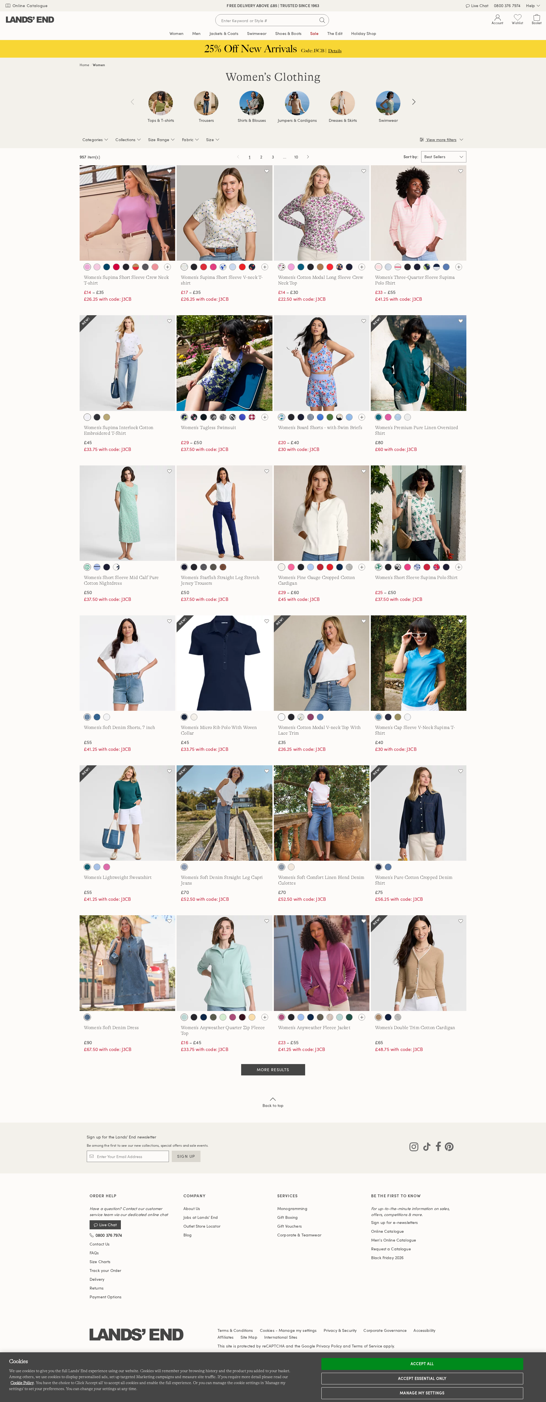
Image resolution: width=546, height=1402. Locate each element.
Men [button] (196, 33)
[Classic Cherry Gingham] (155, 267)
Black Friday (387, 1257)
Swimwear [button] (256, 33)
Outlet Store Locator (201, 1226)
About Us (191, 1208)
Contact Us (99, 1244)
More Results (273, 1069)
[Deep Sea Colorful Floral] (339, 267)
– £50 (191, 442)
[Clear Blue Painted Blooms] (223, 267)
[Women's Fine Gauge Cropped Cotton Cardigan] (321, 513)
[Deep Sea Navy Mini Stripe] (310, 417)
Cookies (267, 1330)
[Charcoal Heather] (145, 267)
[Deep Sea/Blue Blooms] (426, 267)
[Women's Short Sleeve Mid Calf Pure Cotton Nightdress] (127, 513)
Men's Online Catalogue (393, 1240)
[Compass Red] (320, 567)
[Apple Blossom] (291, 567)
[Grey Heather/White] (397, 1017)
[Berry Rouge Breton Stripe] (397, 267)
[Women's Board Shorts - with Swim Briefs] (321, 363)
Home (85, 64)
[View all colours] (167, 267)
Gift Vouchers (289, 1226)
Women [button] (176, 33)
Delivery (97, 1279)
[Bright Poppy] (203, 267)
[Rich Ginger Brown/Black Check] (223, 567)
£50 (88, 592)
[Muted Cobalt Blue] (446, 267)
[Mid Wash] (281, 867)
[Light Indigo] (388, 867)
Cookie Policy (22, 1382)
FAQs (94, 1252)
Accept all (422, 1363)
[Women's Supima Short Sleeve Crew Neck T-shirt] (127, 213)
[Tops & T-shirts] (160, 103)
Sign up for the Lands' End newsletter (121, 1137)
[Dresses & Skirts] (342, 103)
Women (99, 64)
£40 (379, 742)
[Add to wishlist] (169, 171)
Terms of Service (367, 1346)
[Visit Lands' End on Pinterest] (447, 1148)
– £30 (288, 292)
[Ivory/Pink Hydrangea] (281, 267)
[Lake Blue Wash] (87, 1017)
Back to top (273, 1105)
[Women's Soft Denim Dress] (127, 963)
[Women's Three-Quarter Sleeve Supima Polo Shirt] (418, 213)
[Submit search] (322, 20)
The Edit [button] (334, 33)
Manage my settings (422, 1392)
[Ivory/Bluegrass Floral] (378, 567)
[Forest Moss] (213, 567)
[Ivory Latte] (329, 1017)
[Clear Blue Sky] (310, 567)
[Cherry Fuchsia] (213, 267)
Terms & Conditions (235, 1330)
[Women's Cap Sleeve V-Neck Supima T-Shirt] (418, 663)
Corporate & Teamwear (299, 1235)
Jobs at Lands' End (200, 1217)
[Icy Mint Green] (223, 1017)
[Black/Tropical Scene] (213, 417)
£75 (379, 892)
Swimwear (388, 120)
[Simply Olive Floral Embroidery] (106, 417)
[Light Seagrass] (184, 1017)
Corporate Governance (385, 1330)
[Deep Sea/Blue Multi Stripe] (436, 267)
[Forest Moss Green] (320, 1017)
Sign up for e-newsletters (394, 1222)
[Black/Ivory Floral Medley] (397, 567)
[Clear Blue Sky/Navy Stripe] (97, 567)
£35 (282, 742)
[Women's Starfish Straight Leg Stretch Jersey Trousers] (224, 513)
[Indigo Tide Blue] (97, 717)
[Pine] (349, 1017)
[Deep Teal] (87, 867)
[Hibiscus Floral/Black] (339, 417)
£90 (88, 1042)
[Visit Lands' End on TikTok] (425, 1148)
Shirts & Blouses (252, 120)
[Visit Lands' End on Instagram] (414, 1148)
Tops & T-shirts (161, 120)
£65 (379, 1042)
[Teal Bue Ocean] (378, 717)
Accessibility (424, 1330)
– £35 (94, 292)
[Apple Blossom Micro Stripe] (97, 267)
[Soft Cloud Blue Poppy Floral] (281, 417)
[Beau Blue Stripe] (87, 717)
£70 (185, 892)
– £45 (191, 1042)
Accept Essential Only (422, 1378)
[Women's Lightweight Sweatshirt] (127, 813)
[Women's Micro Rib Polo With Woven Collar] (224, 663)
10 (297, 158)
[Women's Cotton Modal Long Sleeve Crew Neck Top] (321, 213)
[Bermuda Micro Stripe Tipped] (388, 267)
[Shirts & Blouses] (251, 103)
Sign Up (186, 1156)
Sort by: (411, 156)
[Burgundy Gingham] (252, 417)
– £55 (385, 292)
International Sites (280, 1337)
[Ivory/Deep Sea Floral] (116, 567)
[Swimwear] (388, 103)
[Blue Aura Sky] (97, 867)
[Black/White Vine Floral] (232, 417)
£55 (88, 742)
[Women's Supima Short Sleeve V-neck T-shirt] (224, 213)
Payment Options (105, 1296)
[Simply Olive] (397, 717)
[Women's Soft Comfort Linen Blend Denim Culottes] (321, 813)
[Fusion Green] (329, 417)
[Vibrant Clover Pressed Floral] (87, 567)
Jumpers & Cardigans (297, 120)
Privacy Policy (329, 1346)
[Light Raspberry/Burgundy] (232, 1017)
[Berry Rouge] (116, 267)
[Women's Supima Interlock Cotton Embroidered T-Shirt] (127, 363)
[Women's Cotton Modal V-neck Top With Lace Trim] (321, 663)
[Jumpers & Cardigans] (297, 103)
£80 (379, 442)
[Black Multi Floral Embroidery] (97, 417)
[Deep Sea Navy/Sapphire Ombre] (320, 417)
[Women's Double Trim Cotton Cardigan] (418, 963)
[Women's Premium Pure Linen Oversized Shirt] (418, 363)
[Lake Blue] (349, 417)
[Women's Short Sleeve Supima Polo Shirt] (418, 513)
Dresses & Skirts (343, 120)
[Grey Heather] (349, 567)
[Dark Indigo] (378, 867)
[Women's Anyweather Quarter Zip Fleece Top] (224, 963)
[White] (407, 417)
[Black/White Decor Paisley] (223, 417)
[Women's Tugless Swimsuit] (224, 363)
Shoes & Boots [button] (288, 33)
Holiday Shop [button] (363, 33)
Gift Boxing (287, 1217)
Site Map (249, 1337)
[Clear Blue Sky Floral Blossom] (417, 567)
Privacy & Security (340, 1330)
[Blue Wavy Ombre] (242, 417)
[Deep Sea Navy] (349, 267)
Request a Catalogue (391, 1248)
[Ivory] (281, 567)
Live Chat (108, 1225)
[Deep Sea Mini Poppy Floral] (252, 267)
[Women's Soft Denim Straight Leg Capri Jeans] (224, 813)
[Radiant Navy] (388, 717)
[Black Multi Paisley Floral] (194, 417)
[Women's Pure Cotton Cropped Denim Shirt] (418, 813)
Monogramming (292, 1208)
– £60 (288, 592)
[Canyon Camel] (320, 267)
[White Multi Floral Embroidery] (87, 417)
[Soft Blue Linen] (397, 417)
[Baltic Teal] (106, 267)
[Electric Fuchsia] (388, 417)
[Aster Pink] (87, 267)
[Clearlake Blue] (232, 267)
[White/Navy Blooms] (184, 417)
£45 (88, 442)
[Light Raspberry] (310, 717)
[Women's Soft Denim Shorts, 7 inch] (127, 663)
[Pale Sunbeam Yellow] (252, 1017)
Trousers (206, 120)
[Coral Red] (242, 267)
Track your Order (105, 1270)
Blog (187, 1235)
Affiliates (225, 1337)
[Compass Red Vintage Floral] (436, 567)
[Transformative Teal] (378, 417)
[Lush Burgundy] (242, 1017)
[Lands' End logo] (136, 1334)
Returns (97, 1288)
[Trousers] (206, 103)
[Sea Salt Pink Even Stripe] (378, 267)
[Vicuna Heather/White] (378, 1017)
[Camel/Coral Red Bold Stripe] (135, 267)
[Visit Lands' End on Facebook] (436, 1148)
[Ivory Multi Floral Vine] (184, 267)
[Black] (126, 267)
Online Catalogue (29, 5)
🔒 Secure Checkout (233, 5)
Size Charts (100, 1261)
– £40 (288, 442)
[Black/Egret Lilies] (203, 417)
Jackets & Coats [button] (224, 33)
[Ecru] (291, 867)
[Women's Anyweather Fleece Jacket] (321, 963)
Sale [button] (314, 33)
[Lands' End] (30, 20)
